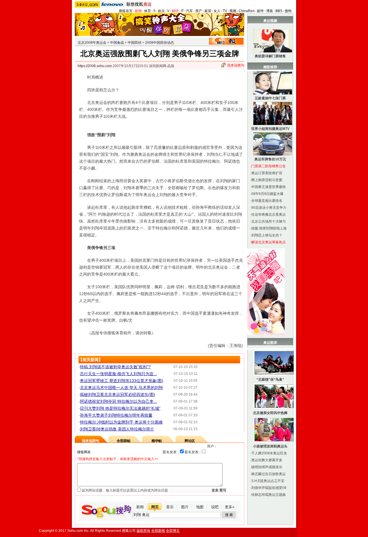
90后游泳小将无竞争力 (268, 208)
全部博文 (173, 531)
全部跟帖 (124, 441)
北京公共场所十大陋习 (268, 221)
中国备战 (117, 43)
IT (182, 11)
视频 (232, 11)
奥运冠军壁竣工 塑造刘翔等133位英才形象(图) (121, 380)
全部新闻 (158, 531)
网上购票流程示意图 (266, 180)
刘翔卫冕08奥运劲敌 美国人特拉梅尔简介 (117, 429)
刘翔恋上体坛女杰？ (266, 235)
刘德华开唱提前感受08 (268, 488)
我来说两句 (235, 65)
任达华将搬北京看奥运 (268, 214)
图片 (185, 507)
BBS (278, 11)
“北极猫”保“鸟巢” (270, 379)
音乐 (170, 507)
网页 (155, 507)
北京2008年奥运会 (92, 43)
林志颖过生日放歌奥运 (268, 474)
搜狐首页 (126, 11)
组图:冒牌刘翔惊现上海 (269, 228)
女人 (217, 11)
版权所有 (143, 531)
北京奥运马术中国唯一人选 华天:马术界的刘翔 (121, 387)
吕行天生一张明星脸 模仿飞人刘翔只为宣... (118, 373)
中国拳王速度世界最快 (268, 187)
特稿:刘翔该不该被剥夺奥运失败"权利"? (115, 367)
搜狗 (288, 11)
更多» (229, 507)
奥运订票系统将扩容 (266, 173)
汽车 (189, 11)
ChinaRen (247, 11)
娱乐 (161, 11)
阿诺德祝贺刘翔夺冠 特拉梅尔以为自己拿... (118, 401)
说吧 (214, 507)
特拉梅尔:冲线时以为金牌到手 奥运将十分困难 (121, 422)
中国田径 (134, 43)
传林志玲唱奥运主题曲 (268, 495)
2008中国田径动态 (159, 43)
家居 (207, 11)
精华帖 (157, 441)
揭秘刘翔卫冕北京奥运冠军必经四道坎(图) (117, 394)
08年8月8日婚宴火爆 (267, 194)
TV (225, 11)
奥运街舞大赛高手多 (266, 460)
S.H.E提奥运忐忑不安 (267, 481)
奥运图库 (270, 343)
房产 (198, 11)
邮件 (260, 11)
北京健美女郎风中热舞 (270, 413)
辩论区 (190, 441)
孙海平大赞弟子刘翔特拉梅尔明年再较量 (116, 415)
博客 (269, 11)
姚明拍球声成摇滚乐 (266, 467)
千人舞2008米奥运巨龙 (269, 453)
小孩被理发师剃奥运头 (270, 446)
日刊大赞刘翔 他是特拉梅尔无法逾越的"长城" (120, 408)
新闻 (138, 11)
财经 (175, 11)
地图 (200, 507)
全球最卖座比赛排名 (266, 201)
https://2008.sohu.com (95, 66)
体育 (147, 11)
